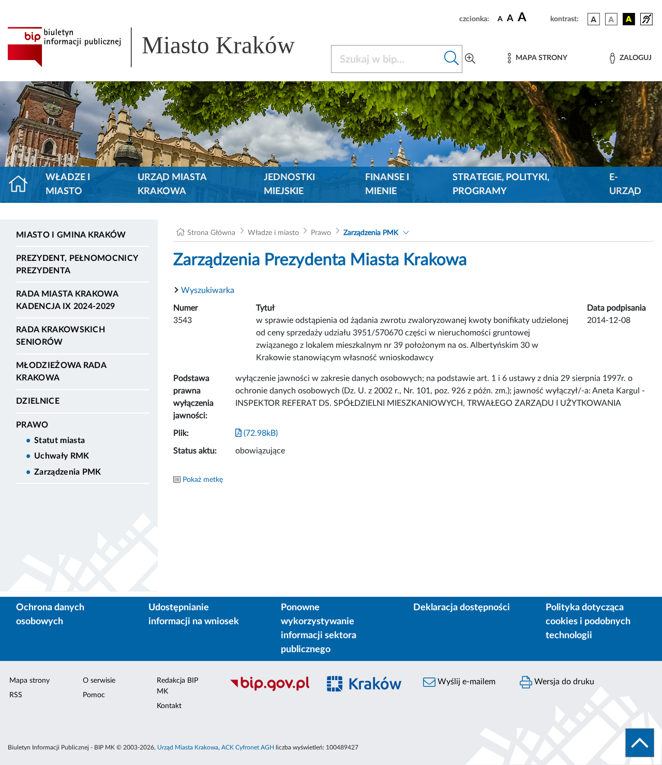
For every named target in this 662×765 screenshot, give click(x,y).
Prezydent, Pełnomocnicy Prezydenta (77, 264)
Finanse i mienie (387, 184)
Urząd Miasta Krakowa (172, 184)
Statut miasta (59, 440)
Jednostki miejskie (289, 184)
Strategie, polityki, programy (501, 184)
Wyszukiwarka (207, 290)
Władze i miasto (68, 184)
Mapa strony (29, 680)
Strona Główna (211, 233)
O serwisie (99, 680)
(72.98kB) (260, 433)
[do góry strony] (640, 743)
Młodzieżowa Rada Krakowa (61, 371)
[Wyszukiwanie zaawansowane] (470, 59)
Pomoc (94, 695)
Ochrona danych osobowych (50, 614)
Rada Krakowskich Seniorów (60, 336)
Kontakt (169, 706)
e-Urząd (625, 184)
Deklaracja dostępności (461, 607)
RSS (15, 695)
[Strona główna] (22, 185)
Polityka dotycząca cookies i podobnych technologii (588, 621)
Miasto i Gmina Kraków (71, 235)
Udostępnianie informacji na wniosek (193, 614)
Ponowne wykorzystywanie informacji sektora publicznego (318, 628)
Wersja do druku (563, 682)
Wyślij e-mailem (465, 682)
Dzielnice (37, 401)
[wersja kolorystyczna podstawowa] (593, 19)
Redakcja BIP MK (177, 686)
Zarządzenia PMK (67, 472)
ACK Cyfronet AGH (247, 747)
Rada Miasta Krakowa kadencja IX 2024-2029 (67, 300)
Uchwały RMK (61, 456)
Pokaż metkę (203, 479)
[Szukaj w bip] (451, 59)
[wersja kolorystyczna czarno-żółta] (629, 19)
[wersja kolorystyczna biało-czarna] (611, 19)
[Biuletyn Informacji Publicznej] (269, 689)
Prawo (32, 425)
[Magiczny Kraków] (365, 689)
